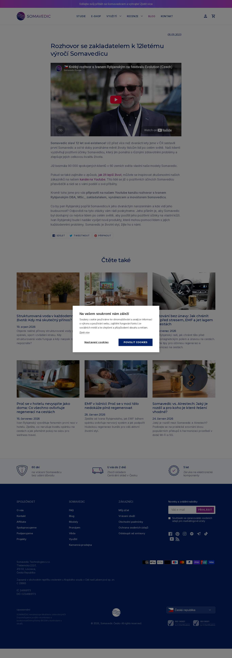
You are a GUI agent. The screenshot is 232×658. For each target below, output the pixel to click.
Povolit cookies (136, 342)
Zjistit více (84, 332)
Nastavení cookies (96, 342)
